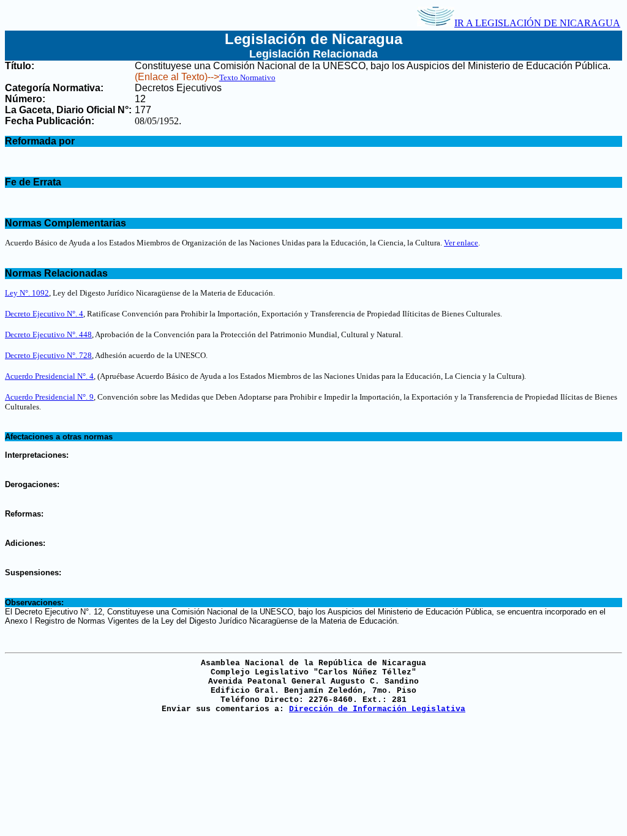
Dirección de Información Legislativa (377, 709)
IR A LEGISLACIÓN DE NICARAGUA (537, 23)
